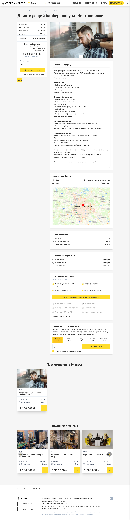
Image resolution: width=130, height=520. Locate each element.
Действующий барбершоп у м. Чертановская (31, 394)
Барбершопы (58, 11)
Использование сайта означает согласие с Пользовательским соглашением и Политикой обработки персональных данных (71, 507)
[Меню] (127, 3)
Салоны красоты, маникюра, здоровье (40, 11)
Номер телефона (25, 61)
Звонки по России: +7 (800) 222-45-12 (29, 489)
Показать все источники (61, 316)
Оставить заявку (116, 3)
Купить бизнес (77, 3)
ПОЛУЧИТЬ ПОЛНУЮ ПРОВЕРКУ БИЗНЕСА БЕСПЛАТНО (81, 297)
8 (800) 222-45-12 (32, 54)
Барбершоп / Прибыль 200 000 (96, 455)
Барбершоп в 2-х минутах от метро (62, 456)
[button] (109, 40)
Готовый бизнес (21, 11)
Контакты (103, 3)
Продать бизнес (91, 3)
